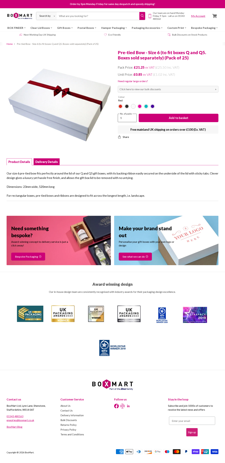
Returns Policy (68, 424)
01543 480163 (15, 416)
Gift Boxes (64, 27)
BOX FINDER (15, 27)
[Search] (142, 16)
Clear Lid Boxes (40, 27)
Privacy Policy (68, 429)
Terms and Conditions (72, 434)
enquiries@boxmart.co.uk (20, 420)
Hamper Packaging (113, 27)
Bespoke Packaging (203, 27)
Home (10, 44)
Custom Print (175, 27)
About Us (65, 405)
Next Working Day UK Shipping (40, 34)
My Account (198, 15)
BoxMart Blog (14, 426)
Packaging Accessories (146, 27)
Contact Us (66, 410)
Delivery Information (72, 415)
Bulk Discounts (68, 420)
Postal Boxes (86, 27)
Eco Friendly (114, 34)
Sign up (192, 432)
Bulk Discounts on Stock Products (189, 34)
